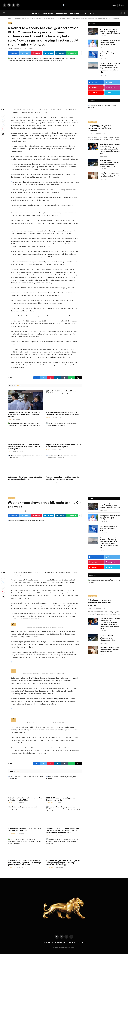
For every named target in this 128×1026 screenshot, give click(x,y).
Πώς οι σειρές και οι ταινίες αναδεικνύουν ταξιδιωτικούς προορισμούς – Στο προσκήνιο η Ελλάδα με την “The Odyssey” (25, 863)
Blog (10, 23)
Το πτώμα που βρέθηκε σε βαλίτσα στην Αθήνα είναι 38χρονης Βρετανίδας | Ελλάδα (110, 31)
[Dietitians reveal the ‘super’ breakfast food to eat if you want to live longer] (25, 465)
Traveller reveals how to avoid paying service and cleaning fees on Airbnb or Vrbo (63, 478)
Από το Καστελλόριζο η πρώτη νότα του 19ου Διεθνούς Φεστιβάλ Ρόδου (25, 799)
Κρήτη (84, 13)
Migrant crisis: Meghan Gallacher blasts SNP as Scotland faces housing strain (63, 446)
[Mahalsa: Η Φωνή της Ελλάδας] (64, 5)
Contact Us (82, 942)
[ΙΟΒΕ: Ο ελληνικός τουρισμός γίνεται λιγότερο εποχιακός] (64, 786)
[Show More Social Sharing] (80, 53)
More (92, 13)
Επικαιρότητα (47, 13)
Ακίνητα (35, 13)
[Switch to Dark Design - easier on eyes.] (121, 13)
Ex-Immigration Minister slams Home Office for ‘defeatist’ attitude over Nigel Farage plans (63, 413)
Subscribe (112, 5)
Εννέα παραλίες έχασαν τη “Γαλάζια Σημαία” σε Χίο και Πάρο (109, 53)
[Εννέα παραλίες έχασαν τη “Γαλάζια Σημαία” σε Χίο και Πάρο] (93, 54)
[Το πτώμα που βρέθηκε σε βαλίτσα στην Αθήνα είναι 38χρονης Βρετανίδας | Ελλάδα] (93, 31)
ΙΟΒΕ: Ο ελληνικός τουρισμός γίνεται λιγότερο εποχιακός (60, 799)
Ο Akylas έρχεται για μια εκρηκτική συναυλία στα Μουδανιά (99, 128)
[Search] (124, 13)
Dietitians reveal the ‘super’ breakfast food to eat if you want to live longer (25, 478)
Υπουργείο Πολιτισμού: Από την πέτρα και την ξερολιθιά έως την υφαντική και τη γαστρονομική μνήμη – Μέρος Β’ (62, 830)
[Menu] (4, 13)
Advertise (71, 942)
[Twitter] (3, 119)
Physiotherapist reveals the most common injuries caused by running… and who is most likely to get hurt (24, 447)
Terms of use (60, 942)
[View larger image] (13, 624)
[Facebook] (3, 115)
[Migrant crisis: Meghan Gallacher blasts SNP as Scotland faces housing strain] (64, 432)
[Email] (3, 134)
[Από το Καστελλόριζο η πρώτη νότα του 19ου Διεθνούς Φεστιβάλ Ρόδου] (25, 786)
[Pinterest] (3, 129)
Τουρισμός (74, 13)
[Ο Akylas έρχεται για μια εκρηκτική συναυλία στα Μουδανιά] (104, 114)
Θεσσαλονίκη (61, 13)
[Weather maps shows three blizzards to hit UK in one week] (45, 544)
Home (9, 18)
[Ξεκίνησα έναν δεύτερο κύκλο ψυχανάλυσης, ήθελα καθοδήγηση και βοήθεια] (93, 43)
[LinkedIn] (3, 124)
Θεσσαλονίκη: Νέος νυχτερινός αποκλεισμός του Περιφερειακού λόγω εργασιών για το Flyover (109, 163)
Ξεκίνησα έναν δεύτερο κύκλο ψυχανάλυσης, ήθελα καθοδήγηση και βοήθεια (110, 42)
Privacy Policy (47, 942)
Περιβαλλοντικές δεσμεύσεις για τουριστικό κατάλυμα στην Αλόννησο (25, 829)
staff (10, 48)
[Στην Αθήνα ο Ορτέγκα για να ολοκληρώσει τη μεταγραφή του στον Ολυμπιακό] (93, 175)
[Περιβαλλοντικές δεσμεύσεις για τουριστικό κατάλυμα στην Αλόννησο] (25, 816)
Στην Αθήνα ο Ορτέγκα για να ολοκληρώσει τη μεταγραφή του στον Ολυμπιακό (109, 175)
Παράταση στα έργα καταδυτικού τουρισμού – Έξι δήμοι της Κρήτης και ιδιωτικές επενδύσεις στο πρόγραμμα (63, 863)
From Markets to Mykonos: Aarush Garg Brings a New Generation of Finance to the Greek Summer (25, 414)
